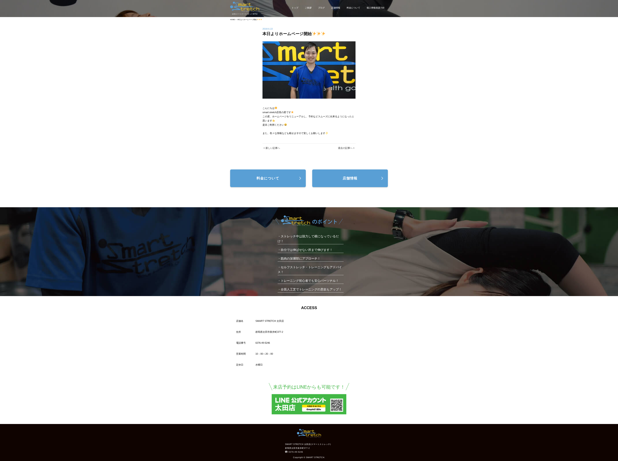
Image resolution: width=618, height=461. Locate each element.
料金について (353, 7)
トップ (295, 7)
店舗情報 (335, 7)
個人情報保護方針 (376, 7)
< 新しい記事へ (271, 148)
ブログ (321, 7)
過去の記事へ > (346, 148)
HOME (232, 19)
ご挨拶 (308, 7)
